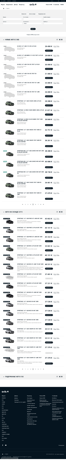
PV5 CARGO (4, 438)
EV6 (3, 420)
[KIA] (33, 4)
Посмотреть (48, 50)
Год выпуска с (26, 21)
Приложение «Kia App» (32, 420)
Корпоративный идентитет (57, 402)
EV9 (3, 436)
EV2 (3, 400)
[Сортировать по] (57, 40)
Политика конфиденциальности (56, 415)
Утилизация (29, 409)
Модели (3, 4)
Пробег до (45, 21)
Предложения (9, 4)
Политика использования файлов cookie (57, 419)
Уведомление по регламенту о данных (31, 423)
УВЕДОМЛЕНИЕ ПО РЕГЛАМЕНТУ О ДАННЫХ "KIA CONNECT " (22, 456)
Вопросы (29, 411)
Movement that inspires (57, 400)
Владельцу (21, 4)
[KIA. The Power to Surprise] (5, 391)
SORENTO (4, 432)
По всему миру (61, 445)
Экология (54, 404)
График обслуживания (32, 407)
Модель (4, 17)
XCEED (3, 404)
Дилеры (16, 4)
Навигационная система (32, 416)
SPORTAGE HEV (5, 426)
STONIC (3, 402)
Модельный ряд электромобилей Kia (44, 400)
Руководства (29, 418)
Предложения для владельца (31, 400)
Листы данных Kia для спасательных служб (56, 412)
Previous (22, 204)
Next (43, 204)
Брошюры (17, 400)
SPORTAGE (4, 424)
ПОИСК (62, 4)
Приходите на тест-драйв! (20, 402)
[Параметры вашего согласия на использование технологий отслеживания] (9, 458)
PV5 (3, 440)
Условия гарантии (31, 405)
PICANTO (4, 398)
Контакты (54, 406)
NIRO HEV (4, 412)
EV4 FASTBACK (5, 410)
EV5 (3, 430)
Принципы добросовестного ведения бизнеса (58, 409)
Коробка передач (46, 17)
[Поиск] (58, 1)
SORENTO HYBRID (5, 434)
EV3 (3, 406)
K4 (2, 416)
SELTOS (3, 422)
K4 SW (3, 418)
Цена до (4, 21)
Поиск (32, 28)
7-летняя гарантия (31, 403)
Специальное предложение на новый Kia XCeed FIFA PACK (45, 405)
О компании (56, 4)
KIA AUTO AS (3, 8)
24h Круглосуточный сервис (31, 414)
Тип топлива (25, 17)
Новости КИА (49, 4)
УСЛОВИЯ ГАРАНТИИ (6, 456)
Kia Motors (54, 398)
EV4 (3, 408)
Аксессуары (29, 398)
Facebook (2, 445)
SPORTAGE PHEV (5, 428)
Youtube (5, 445)
